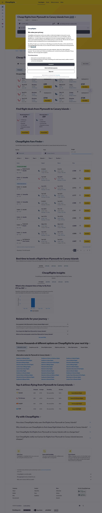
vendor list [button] (33, 46)
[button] (51, 64)
